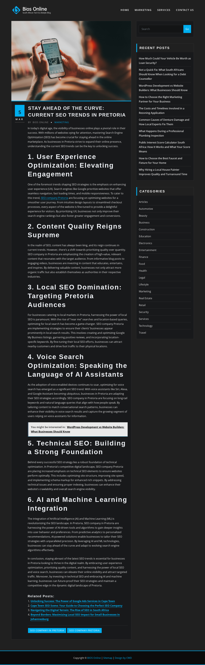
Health (143, 270)
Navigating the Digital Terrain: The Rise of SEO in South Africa (70, 610)
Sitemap (107, 657)
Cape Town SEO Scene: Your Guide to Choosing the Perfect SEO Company (76, 605)
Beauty (143, 215)
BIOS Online (94, 657)
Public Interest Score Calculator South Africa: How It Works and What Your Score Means (164, 147)
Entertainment (147, 250)
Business (144, 222)
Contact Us (185, 10)
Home (125, 10)
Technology (145, 326)
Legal (142, 277)
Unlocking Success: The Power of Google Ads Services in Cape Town (73, 601)
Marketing (143, 10)
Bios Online (38, 122)
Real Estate (145, 298)
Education (145, 236)
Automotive (146, 209)
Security (144, 312)
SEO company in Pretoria (47, 630)
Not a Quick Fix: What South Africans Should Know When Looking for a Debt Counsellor (162, 74)
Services (163, 10)
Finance (143, 257)
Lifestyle (144, 284)
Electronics (145, 243)
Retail (142, 305)
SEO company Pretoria (54, 198)
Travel (142, 332)
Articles (143, 202)
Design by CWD (123, 657)
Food (142, 264)
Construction (147, 229)
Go (187, 29)
